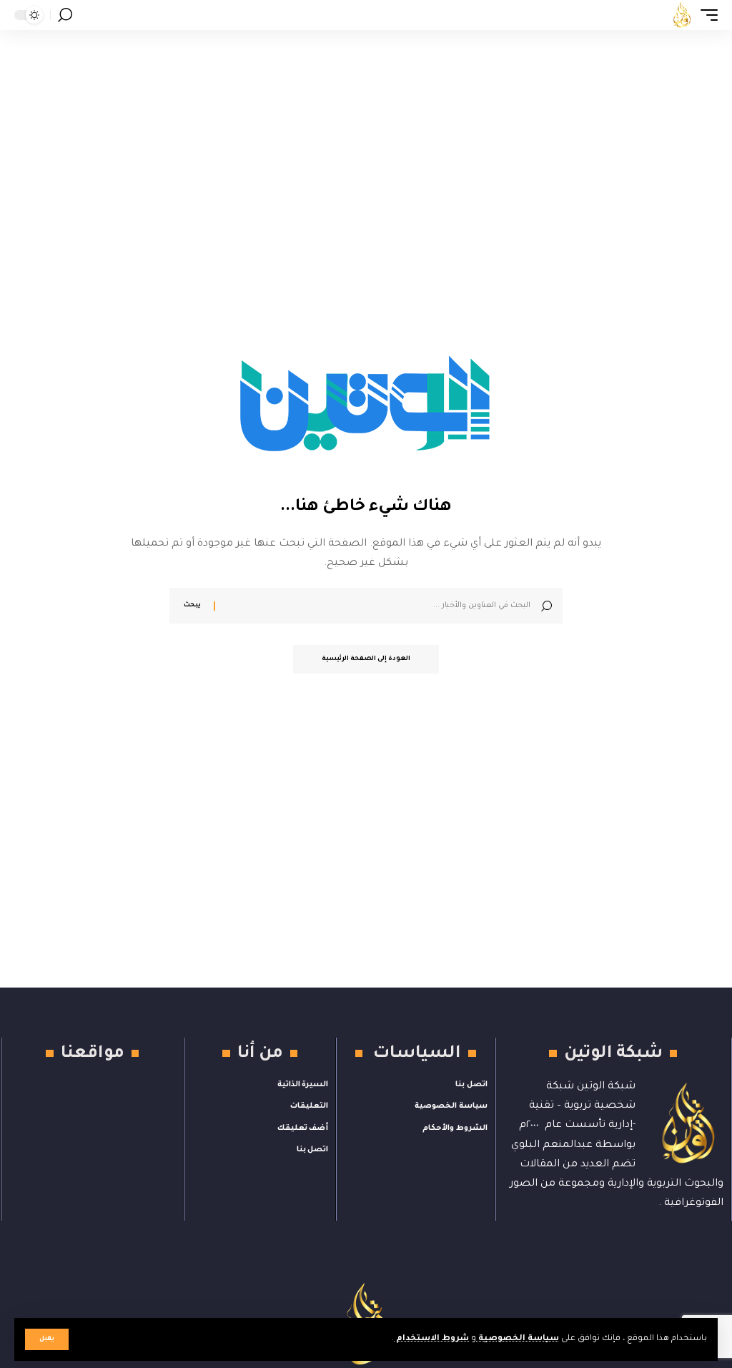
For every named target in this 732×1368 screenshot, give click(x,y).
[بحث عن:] (378, 606)
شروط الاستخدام (431, 1339)
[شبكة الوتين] (682, 15)
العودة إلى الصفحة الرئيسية (366, 659)
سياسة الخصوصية (517, 1339)
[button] (47, 1339)
